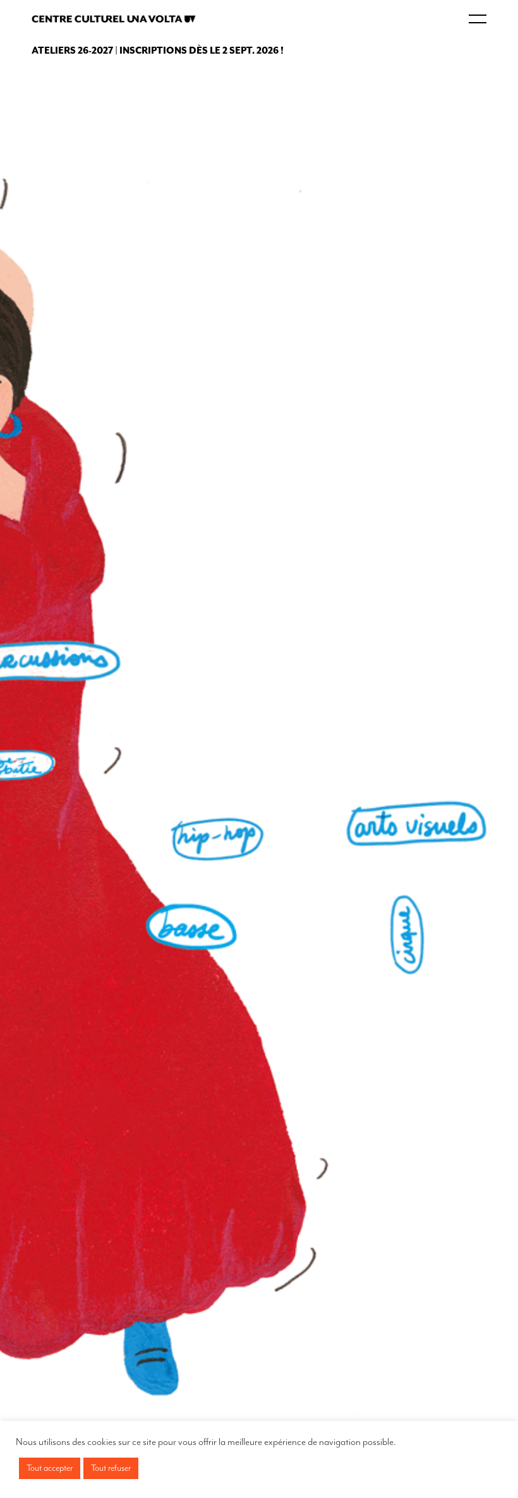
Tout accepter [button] (50, 1468)
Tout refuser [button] (111, 1468)
